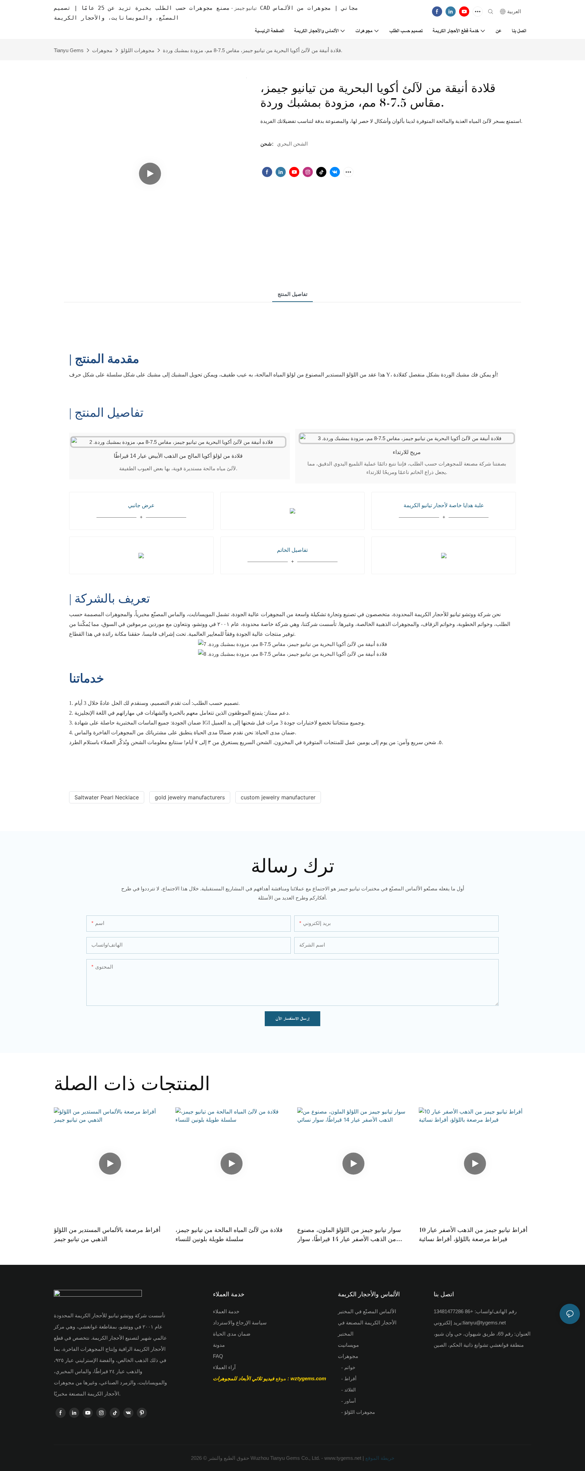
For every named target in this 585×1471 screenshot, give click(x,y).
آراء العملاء (224, 1367)
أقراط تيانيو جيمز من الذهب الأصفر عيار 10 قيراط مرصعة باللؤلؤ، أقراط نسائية (473, 1234)
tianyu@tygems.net (484, 1322)
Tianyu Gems (69, 50)
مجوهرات (102, 50)
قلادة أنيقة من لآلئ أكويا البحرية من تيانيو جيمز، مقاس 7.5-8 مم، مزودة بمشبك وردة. (252, 50)
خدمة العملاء (226, 1311)
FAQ (218, 1356)
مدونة (219, 1345)
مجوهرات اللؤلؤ (137, 50)
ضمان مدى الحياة (232, 1334)
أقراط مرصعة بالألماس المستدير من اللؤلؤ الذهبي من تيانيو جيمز (107, 1234)
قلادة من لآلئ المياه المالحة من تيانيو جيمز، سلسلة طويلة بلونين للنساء (229, 1234)
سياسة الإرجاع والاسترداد (240, 1322)
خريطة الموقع (379, 1458)
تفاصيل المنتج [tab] (292, 294)
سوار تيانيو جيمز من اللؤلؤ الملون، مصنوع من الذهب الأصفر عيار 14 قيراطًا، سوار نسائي (349, 1235)
